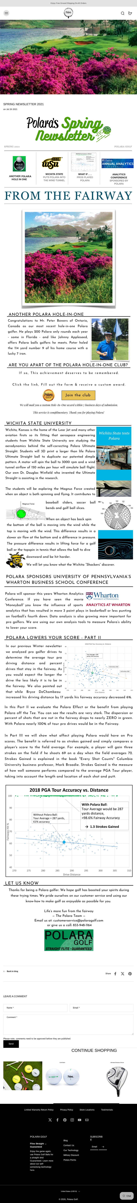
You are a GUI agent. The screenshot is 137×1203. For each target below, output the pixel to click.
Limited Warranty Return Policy (38, 1110)
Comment (12, 1017)
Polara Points (69, 1160)
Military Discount (71, 1155)
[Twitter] (50, 1120)
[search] (122, 13)
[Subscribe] (103, 1147)
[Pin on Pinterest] (130, 973)
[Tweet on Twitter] (122, 973)
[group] (62, 1076)
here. (32, 1170)
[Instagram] (72, 1120)
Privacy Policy (66, 1110)
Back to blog (12, 971)
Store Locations (87, 1110)
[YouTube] (79, 1120)
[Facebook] (57, 1120)
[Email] (87, 1120)
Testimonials (107, 1110)
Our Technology (70, 1150)
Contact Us (68, 1145)
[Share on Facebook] (115, 973)
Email (76, 1007)
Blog (65, 1140)
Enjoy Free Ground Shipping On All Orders (68, 3)
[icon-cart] (130, 13)
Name (10, 1007)
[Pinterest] (64, 1120)
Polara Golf (72, 1199)
